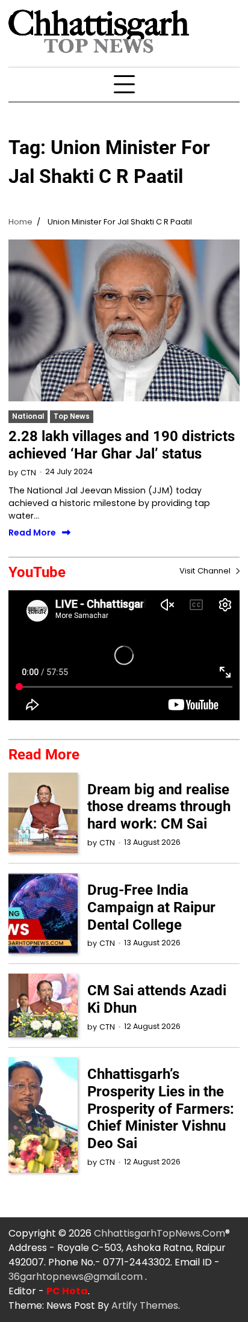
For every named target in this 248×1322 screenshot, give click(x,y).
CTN (28, 473)
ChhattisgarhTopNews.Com (159, 1233)
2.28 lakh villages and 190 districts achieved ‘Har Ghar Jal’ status (121, 445)
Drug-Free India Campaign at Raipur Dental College (151, 907)
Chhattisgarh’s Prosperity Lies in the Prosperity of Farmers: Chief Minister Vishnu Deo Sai (160, 1109)
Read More (32, 533)
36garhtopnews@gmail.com (76, 1276)
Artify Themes (144, 1305)
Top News (72, 416)
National (28, 416)
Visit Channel (206, 570)
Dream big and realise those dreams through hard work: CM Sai (159, 807)
